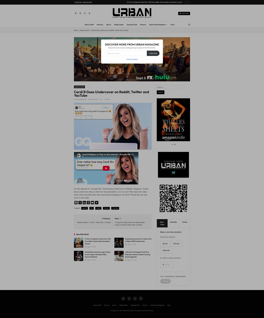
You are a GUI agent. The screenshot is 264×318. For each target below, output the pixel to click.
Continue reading (132, 59)
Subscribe (153, 53)
